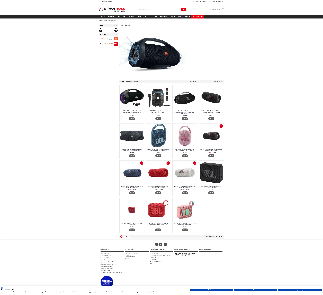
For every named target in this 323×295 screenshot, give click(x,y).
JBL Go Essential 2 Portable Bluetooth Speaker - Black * (211, 187)
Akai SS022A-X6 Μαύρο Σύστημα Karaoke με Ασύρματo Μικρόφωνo (158, 111)
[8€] (100, 28)
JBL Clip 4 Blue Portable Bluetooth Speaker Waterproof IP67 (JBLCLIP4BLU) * (158, 149)
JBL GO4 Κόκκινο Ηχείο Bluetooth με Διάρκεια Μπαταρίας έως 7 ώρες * (158, 224)
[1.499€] (116, 28)
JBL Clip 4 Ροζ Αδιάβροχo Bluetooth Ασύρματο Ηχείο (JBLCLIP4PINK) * (184, 149)
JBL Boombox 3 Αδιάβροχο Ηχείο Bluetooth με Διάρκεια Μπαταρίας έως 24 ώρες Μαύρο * (185, 112)
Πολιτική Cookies (105, 270)
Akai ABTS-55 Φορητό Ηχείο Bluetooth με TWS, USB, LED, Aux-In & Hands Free (132, 111)
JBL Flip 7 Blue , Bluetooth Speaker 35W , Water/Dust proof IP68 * (132, 187)
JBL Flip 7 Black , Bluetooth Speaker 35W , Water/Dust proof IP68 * (211, 149)
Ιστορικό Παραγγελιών (132, 253)
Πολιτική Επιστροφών (107, 264)
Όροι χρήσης (104, 259)
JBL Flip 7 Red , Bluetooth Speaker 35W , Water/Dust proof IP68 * (158, 187)
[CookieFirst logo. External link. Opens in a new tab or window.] (2, 288)
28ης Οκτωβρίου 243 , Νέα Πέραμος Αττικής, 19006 (160, 256)
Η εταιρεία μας (105, 253)
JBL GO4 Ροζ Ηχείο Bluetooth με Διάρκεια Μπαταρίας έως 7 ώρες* (185, 224)
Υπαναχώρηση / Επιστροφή (108, 261)
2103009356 (155, 253)
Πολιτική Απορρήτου (106, 266)
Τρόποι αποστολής (106, 255)
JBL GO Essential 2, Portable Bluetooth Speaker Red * (132, 224)
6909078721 (155, 259)
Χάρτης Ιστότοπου (130, 256)
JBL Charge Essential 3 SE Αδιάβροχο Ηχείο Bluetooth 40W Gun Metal (132, 149)
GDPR (127, 258)
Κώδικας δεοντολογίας (107, 268)
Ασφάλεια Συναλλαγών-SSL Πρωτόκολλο (111, 272)
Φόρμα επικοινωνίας (156, 263)
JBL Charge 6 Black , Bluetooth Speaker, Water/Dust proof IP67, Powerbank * (211, 111)
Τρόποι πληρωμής (105, 257)
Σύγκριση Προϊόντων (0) (132, 81)
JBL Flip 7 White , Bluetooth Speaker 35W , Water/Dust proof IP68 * (185, 187)
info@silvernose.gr (156, 261)
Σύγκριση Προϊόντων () (132, 255)
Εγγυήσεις (104, 262)
